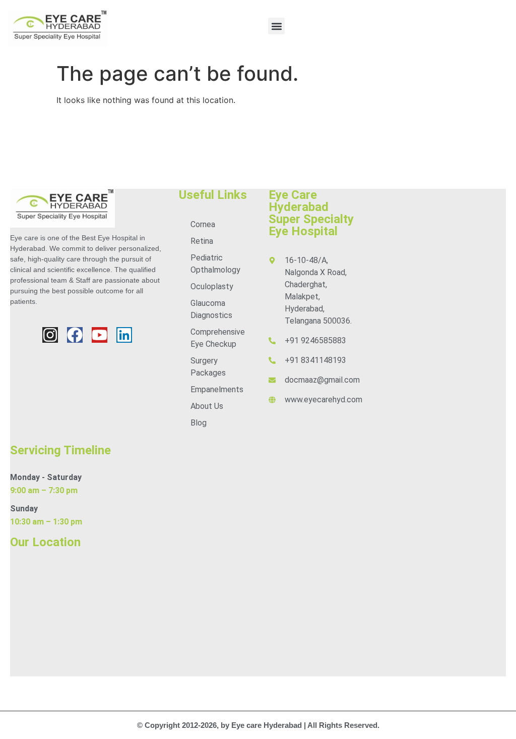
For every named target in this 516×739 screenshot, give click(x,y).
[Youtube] (99, 335)
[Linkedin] (124, 335)
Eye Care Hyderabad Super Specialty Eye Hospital (311, 213)
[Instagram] (50, 335)
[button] (276, 26)
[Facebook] (75, 335)
